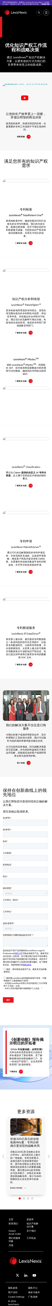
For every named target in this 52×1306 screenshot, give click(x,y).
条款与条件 (34, 1292)
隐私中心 (33, 1288)
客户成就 (21, 763)
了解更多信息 (45, 4)
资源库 (30, 1219)
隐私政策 (12, 1288)
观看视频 (21, 137)
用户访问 (12, 1292)
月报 (11, 1245)
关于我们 (31, 1231)
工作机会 (31, 1238)
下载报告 (13, 1071)
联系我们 (13, 1224)
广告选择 (33, 1297)
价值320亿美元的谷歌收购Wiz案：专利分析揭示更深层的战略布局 (25, 1142)
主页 (11, 1219)
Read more (16, 1188)
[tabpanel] (26, 1156)
